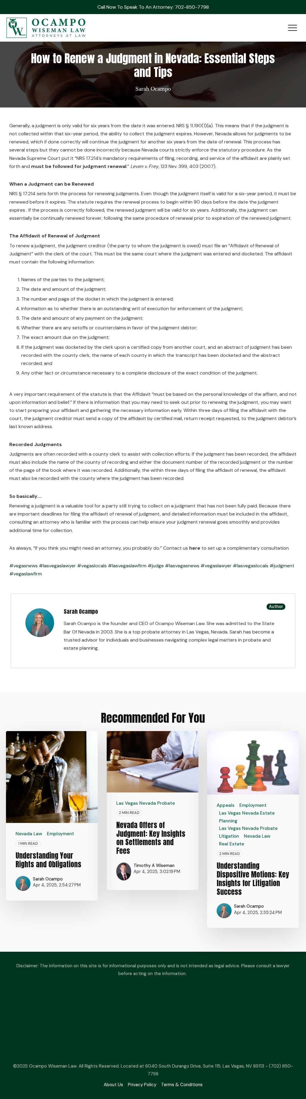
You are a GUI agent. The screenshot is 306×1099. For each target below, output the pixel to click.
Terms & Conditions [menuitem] (182, 1085)
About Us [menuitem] (113, 1085)
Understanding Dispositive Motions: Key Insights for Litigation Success (253, 878)
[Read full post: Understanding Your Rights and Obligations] (52, 777)
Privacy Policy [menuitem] (142, 1085)
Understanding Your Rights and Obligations (48, 860)
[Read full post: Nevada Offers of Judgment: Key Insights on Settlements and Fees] (152, 761)
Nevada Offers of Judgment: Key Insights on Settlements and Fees (150, 838)
